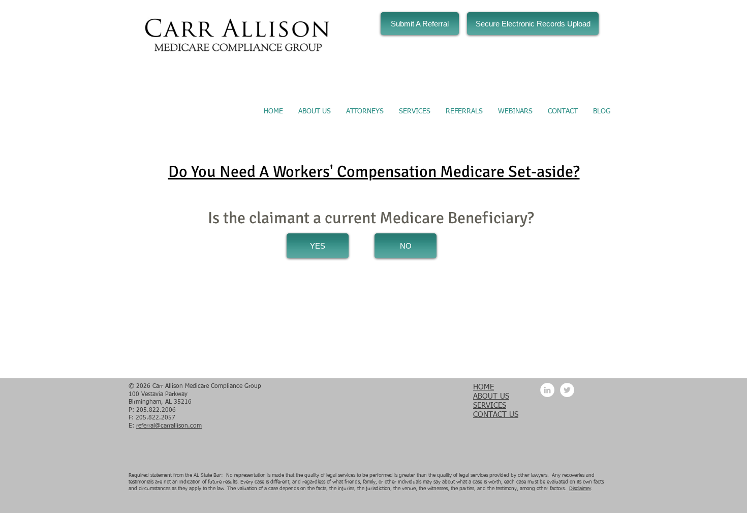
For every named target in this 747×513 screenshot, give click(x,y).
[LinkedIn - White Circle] (547, 390)
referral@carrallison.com (169, 426)
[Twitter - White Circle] (567, 390)
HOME (483, 387)
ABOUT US (491, 396)
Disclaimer (580, 488)
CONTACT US (495, 414)
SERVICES (489, 405)
